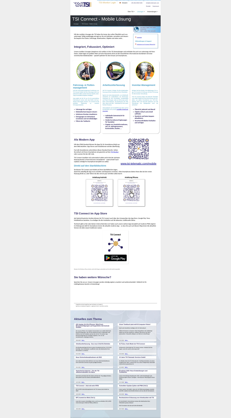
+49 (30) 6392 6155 (136, 3)
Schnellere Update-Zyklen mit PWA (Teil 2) (133, 385)
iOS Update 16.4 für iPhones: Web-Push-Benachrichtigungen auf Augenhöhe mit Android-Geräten (93, 326)
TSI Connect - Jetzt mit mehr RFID (87, 385)
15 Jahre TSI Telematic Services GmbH (132, 357)
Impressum (156, 6)
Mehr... (83, 340)
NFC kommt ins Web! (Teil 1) (85, 397)
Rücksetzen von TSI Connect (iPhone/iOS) (146, 44)
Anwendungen (152, 11)
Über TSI (130, 11)
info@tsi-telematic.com (152, 3)
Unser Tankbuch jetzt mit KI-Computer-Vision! (134, 324)
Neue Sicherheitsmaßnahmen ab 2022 (89, 357)
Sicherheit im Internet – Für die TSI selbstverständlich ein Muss (87, 371)
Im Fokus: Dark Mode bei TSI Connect (132, 344)
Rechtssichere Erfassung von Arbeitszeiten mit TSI (136, 397)
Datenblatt (139, 37)
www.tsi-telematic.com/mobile (138, 163)
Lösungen (140, 11)
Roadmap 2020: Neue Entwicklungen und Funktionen (133, 371)
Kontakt (148, 6)
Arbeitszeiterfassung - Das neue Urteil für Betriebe (93, 344)
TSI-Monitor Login (107, 2)
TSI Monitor (115, 152)
